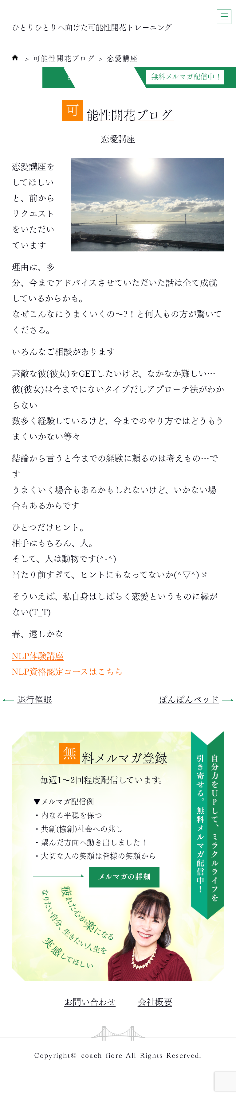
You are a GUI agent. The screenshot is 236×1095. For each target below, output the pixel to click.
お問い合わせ (90, 1001)
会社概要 (155, 1001)
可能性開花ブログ (64, 58)
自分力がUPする (92, 76)
